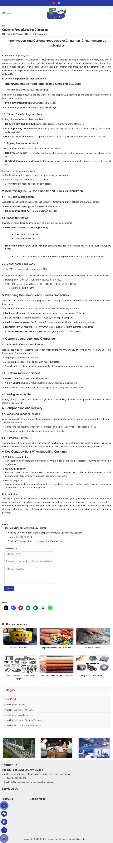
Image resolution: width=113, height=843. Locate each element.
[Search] (109, 13)
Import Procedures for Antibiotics (19, 710)
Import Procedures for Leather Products (22, 725)
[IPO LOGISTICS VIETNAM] (56, 13)
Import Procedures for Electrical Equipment (24, 720)
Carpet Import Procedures (16, 715)
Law (4, 26)
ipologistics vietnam (80, 839)
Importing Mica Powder (14, 704)
